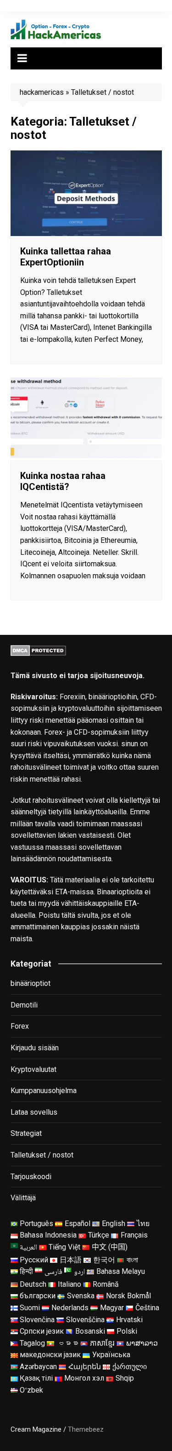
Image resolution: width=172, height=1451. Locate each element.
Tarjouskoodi (31, 1176)
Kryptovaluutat (33, 1069)
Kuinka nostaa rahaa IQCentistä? (62, 481)
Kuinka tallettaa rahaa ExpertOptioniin (65, 257)
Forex (20, 1026)
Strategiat (26, 1133)
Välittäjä (23, 1197)
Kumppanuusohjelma (44, 1090)
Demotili (24, 1005)
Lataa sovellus (34, 1112)
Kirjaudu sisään (35, 1047)
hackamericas (42, 92)
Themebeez (86, 1429)
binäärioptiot (30, 983)
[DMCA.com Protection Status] (38, 649)
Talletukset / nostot (42, 1155)
